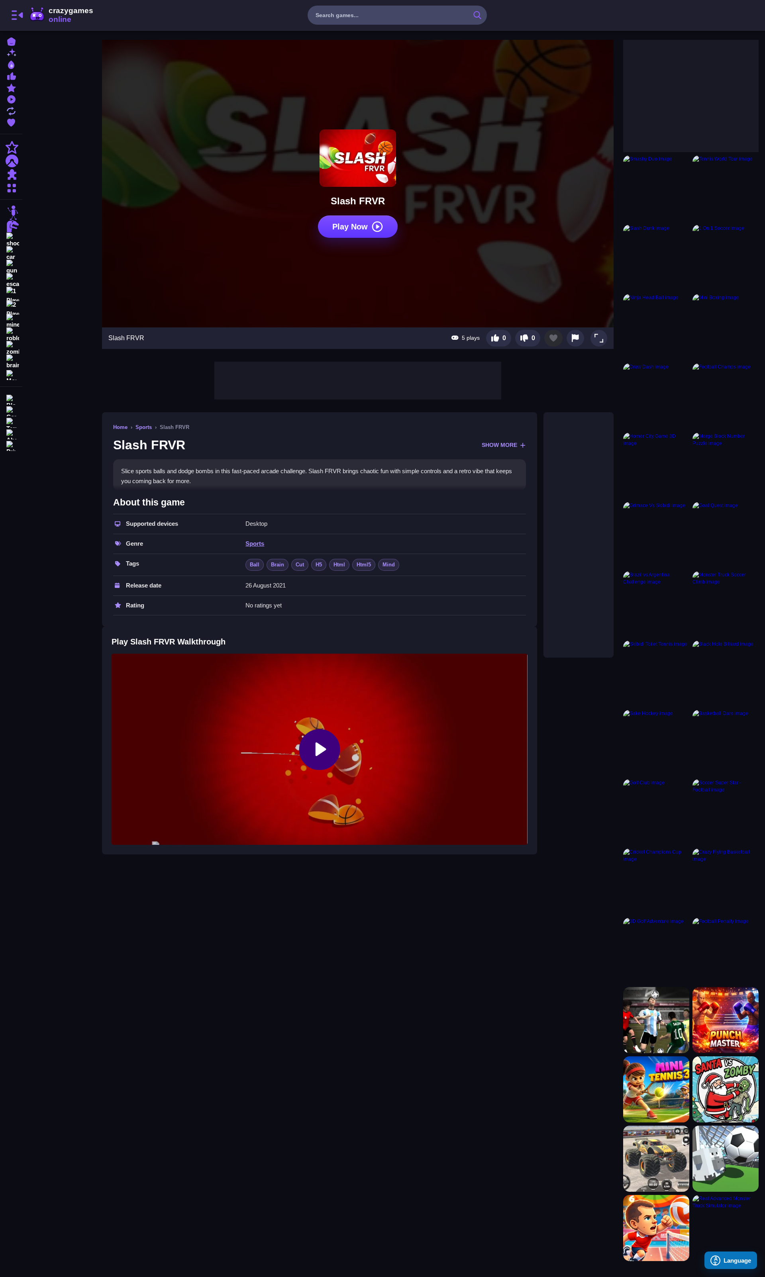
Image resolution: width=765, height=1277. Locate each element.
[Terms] (11, 422)
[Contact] (11, 410)
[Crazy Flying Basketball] (725, 881)
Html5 (364, 565)
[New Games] (11, 52)
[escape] (11, 280)
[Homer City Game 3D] (656, 466)
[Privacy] (11, 445)
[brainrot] (11, 361)
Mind (388, 565)
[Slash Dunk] (656, 258)
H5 (319, 565)
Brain (277, 565)
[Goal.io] (725, 1159)
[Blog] (11, 399)
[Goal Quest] (725, 535)
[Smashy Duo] (656, 188)
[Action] (11, 147)
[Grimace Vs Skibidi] (656, 535)
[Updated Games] (11, 110)
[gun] (11, 267)
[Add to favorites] (553, 338)
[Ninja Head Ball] (656, 327)
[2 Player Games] (11, 307)
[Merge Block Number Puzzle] (725, 466)
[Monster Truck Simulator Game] (656, 1159)
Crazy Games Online (61, 15)
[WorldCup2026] (656, 1020)
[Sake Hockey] (656, 743)
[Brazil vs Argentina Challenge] (656, 604)
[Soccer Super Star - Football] (725, 812)
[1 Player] (11, 294)
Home (120, 427)
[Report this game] (575, 338)
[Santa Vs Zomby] (725, 1089)
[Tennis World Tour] (725, 188)
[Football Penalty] (725, 951)
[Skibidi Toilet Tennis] (656, 673)
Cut (300, 565)
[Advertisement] (358, 380)
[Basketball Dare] (725, 743)
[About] (11, 433)
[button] (598, 338)
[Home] (11, 41)
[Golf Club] (656, 812)
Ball (254, 565)
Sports (143, 427)
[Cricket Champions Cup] (656, 881)
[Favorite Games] (11, 121)
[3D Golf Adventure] (656, 951)
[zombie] (11, 348)
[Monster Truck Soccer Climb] (725, 604)
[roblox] (11, 334)
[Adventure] (11, 161)
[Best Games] (11, 64)
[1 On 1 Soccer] (725, 258)
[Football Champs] (725, 396)
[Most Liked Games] (11, 75)
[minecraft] (11, 321)
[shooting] (11, 240)
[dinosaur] (11, 226)
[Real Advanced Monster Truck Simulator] (725, 1228)
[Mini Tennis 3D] (656, 1089)
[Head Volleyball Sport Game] (656, 1228)
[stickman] (11, 212)
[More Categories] (11, 187)
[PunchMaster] (725, 1020)
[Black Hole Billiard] (725, 673)
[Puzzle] (11, 174)
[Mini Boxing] (725, 327)
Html (339, 565)
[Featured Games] (11, 87)
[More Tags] (11, 374)
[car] (11, 253)
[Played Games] (11, 98)
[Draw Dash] (656, 396)
